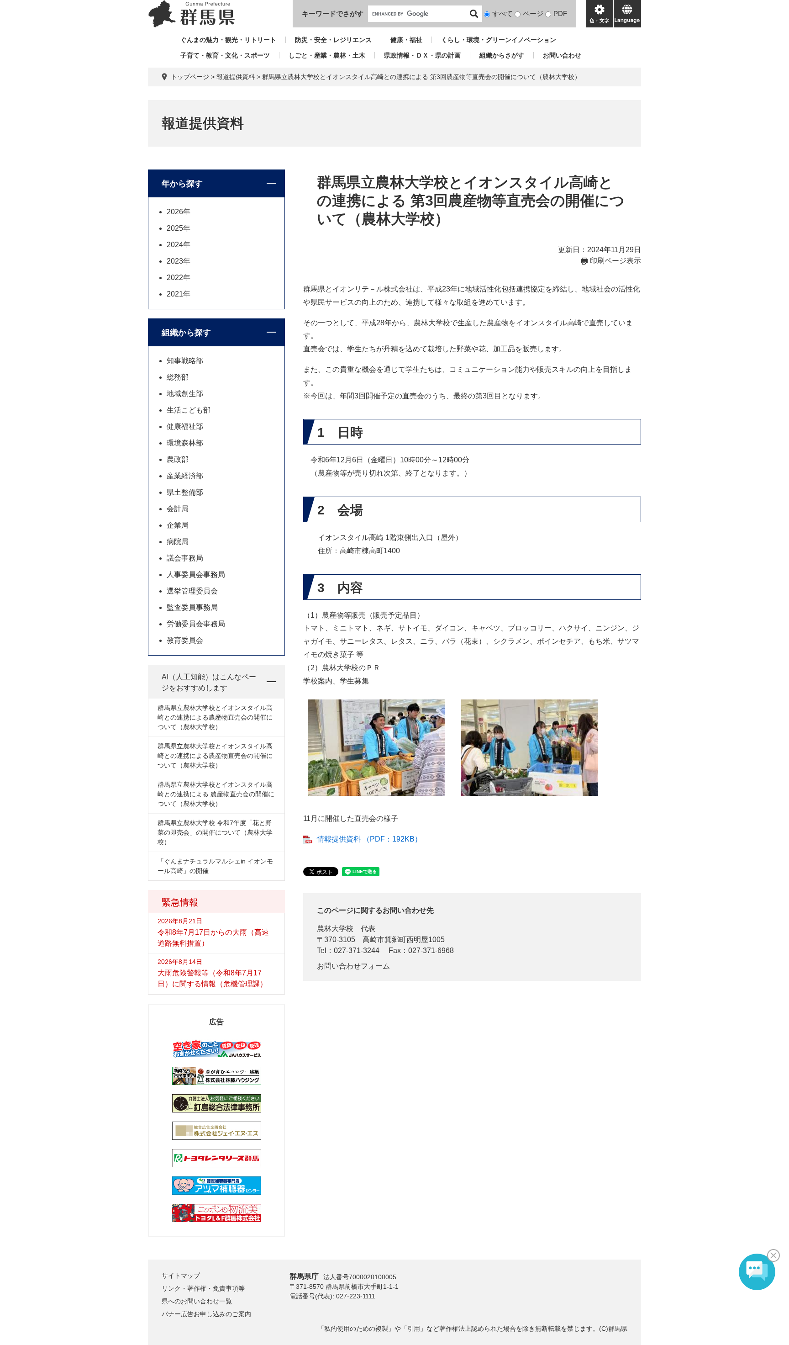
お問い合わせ (562, 55)
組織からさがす (501, 55)
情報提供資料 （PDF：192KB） (369, 839)
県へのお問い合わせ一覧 (197, 1301)
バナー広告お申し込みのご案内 (206, 1314)
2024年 (178, 245)
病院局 (178, 541)
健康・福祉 (406, 40)
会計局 (178, 509)
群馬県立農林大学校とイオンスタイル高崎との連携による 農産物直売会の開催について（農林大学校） (216, 794)
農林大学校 (335, 928)
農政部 (178, 459)
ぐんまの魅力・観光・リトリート (228, 40)
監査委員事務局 (192, 607)
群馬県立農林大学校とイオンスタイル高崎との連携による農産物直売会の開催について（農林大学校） (215, 717)
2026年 (178, 212)
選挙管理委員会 (192, 591)
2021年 (178, 294)
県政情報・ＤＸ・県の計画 (422, 55)
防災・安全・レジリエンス (333, 40)
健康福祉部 (185, 426)
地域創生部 (185, 393)
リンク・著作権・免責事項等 (203, 1288)
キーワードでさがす (332, 13)
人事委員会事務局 (196, 574)
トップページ (190, 76)
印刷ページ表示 (615, 261)
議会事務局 (185, 558)
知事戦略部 (185, 361)
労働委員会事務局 (196, 624)
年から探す (182, 183)
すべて (502, 13)
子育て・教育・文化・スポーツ (225, 55)
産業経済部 (185, 476)
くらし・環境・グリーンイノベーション (498, 40)
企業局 (178, 525)
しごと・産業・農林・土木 (327, 55)
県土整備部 (185, 492)
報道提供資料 (235, 76)
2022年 (178, 277)
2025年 (178, 228)
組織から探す (186, 332)
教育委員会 (185, 640)
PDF (560, 13)
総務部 (178, 377)
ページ (533, 13)
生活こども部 (188, 410)
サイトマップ (181, 1275)
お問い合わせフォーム (353, 966)
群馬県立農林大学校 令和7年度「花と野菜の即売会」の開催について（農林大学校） (215, 832)
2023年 (178, 261)
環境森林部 (185, 443)
